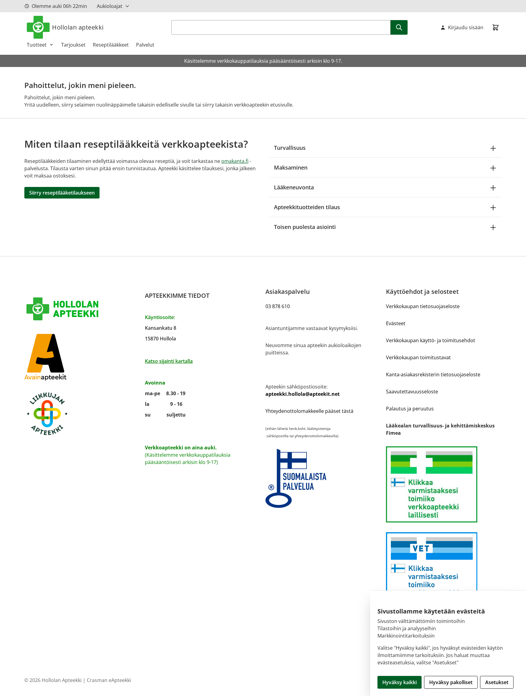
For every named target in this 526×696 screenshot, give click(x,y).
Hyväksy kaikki (399, 682)
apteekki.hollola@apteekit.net (302, 394)
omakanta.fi (234, 161)
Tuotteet (37, 44)
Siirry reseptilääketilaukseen (62, 192)
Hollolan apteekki (78, 27)
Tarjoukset (73, 44)
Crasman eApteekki (109, 680)
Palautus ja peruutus (410, 408)
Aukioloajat (109, 6)
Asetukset (496, 682)
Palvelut (145, 44)
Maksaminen (290, 167)
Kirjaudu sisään (465, 27)
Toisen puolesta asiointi (305, 226)
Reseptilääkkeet (111, 44)
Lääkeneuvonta (294, 187)
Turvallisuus (290, 147)
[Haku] (399, 27)
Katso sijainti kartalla (169, 361)
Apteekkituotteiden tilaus (307, 207)
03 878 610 (277, 306)
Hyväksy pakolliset (450, 682)
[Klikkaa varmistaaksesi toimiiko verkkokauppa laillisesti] (444, 484)
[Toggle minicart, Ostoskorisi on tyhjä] (495, 27)
